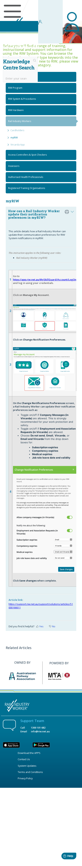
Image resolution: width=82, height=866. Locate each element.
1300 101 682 (38, 727)
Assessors (13, 166)
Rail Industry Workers (19, 121)
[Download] (34, 444)
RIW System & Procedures (22, 98)
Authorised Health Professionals (25, 177)
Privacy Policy (25, 778)
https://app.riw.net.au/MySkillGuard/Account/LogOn (44, 279)
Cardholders (17, 130)
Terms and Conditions (30, 772)
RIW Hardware (16, 110)
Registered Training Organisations (26, 188)
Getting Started (16, 76)
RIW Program (15, 87)
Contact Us (24, 759)
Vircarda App (17, 144)
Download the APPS (29, 753)
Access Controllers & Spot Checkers (27, 154)
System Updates (27, 765)
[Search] (35, 61)
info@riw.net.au (40, 731)
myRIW (14, 137)
